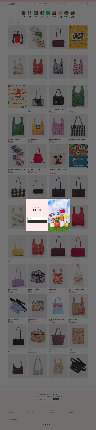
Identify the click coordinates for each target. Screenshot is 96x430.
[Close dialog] (68, 200)
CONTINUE (37, 222)
